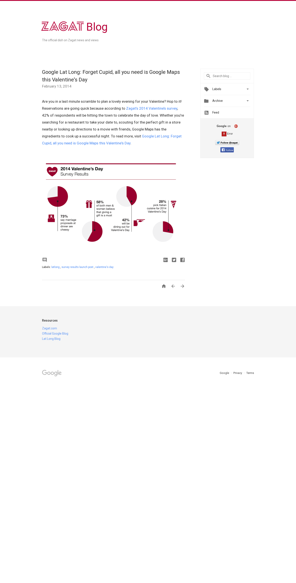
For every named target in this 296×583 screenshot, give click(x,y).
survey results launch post (78, 267)
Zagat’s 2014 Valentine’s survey (151, 108)
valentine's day (104, 267)
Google (225, 373)
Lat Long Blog (51, 338)
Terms (250, 373)
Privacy (238, 373)
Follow (229, 150)
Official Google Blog (55, 333)
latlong (55, 267)
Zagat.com (49, 328)
